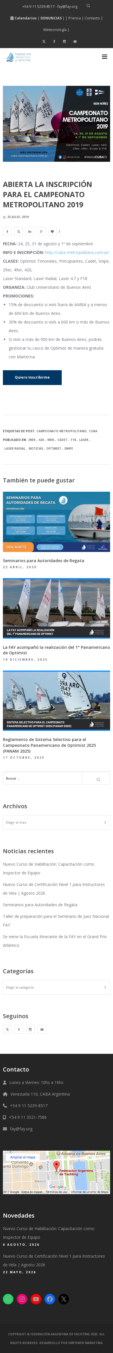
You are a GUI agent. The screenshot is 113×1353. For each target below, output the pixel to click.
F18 (73, 440)
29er (31, 440)
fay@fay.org (21, 1129)
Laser (83, 440)
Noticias (36, 448)
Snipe (68, 448)
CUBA (93, 431)
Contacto (92, 18)
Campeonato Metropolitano (62, 431)
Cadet (62, 440)
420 (41, 440)
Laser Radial (14, 448)
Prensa (74, 18)
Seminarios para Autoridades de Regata (40, 904)
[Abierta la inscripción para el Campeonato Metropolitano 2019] (7, 231)
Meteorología (55, 29)
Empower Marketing (85, 1343)
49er (50, 440)
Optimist (53, 448)
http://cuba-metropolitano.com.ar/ (77, 252)
